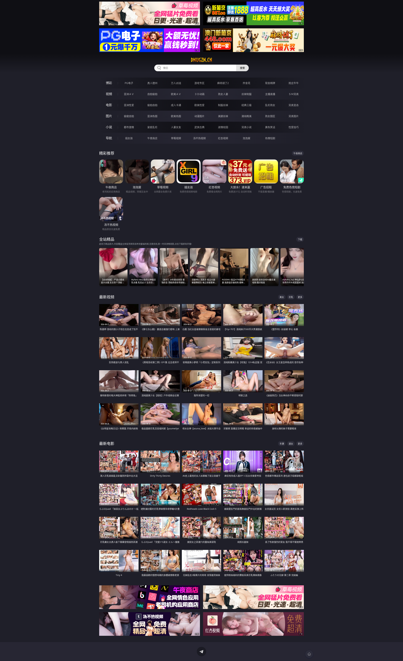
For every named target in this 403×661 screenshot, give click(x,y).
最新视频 (106, 296)
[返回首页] (309, 654)
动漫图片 (199, 116)
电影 (109, 105)
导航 (109, 138)
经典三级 (246, 105)
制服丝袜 (223, 105)
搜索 (242, 68)
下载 (300, 239)
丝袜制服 (246, 94)
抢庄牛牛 (294, 83)
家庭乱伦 (152, 127)
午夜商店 (152, 138)
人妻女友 (176, 127)
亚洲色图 (152, 116)
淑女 (291, 443)
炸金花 (246, 83)
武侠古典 (199, 127)
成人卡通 (176, 105)
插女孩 (129, 138)
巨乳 (291, 297)
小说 (109, 127)
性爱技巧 (294, 127)
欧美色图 (176, 116)
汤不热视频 (199, 138)
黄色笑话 (270, 127)
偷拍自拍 (152, 105)
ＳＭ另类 (294, 94)
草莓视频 (176, 138)
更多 (300, 297)
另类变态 (294, 105)
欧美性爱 (199, 105)
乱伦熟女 (270, 105)
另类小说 (246, 127)
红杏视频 (223, 138)
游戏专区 (199, 83)
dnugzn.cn (201, 60)
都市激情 (129, 127)
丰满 (282, 443)
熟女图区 (270, 116)
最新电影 (106, 443)
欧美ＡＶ (176, 94)
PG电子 (129, 83)
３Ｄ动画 (199, 94)
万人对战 (176, 83)
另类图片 (294, 116)
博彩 (109, 83)
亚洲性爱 (129, 105)
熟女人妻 (223, 94)
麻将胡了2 (223, 83)
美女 (282, 297)
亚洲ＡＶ (129, 94)
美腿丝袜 (223, 116)
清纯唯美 (246, 116)
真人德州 (152, 83)
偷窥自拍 (129, 116)
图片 (109, 116)
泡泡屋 (246, 138)
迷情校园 (223, 127)
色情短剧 (270, 138)
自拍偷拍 (152, 94)
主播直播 (270, 94)
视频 (109, 94)
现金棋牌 (270, 83)
